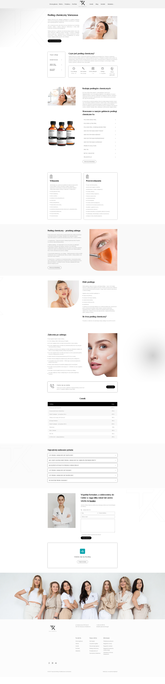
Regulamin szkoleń (107, 646)
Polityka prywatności (108, 641)
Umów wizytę (110, 387)
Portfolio (74, 4)
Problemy (67, 4)
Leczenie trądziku (93, 643)
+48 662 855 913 (87, 510)
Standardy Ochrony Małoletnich (108, 653)
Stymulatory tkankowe (94, 653)
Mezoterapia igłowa (94, 646)
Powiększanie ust (93, 651)
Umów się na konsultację (54, 40)
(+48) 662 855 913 (100, 625)
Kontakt (103, 4)
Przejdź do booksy (82, 561)
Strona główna (53, 4)
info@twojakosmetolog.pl (102, 626)
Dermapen (92, 641)
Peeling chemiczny (93, 648)
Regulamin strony (107, 643)
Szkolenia (110, 4)
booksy (93, 501)
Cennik (91, 4)
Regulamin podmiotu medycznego (108, 649)
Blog (97, 4)
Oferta (60, 4)
